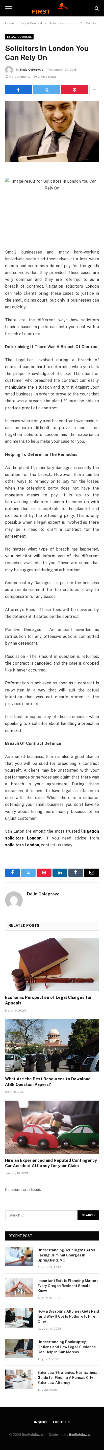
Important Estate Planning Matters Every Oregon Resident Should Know (68, 1286)
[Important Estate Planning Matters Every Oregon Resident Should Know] (19, 1287)
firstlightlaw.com (81, 1435)
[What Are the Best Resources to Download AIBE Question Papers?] (52, 1045)
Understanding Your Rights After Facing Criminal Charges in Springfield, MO (66, 1255)
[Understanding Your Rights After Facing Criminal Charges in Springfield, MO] (19, 1256)
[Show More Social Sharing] (94, 89)
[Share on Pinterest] (74, 89)
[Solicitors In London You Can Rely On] (52, 131)
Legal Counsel (19, 36)
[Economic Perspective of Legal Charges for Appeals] (52, 964)
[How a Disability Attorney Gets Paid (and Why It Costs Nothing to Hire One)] (19, 1318)
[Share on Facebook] (18, 89)
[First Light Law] (52, 8)
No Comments (20, 76)
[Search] (96, 8)
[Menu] (8, 8)
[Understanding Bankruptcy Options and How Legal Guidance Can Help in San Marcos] (19, 1348)
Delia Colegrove (31, 69)
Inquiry (40, 1422)
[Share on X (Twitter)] (46, 89)
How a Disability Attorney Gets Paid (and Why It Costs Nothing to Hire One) (68, 1316)
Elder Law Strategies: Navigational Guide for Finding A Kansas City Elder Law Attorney (68, 1378)
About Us (61, 1422)
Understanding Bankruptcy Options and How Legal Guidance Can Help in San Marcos (67, 1347)
